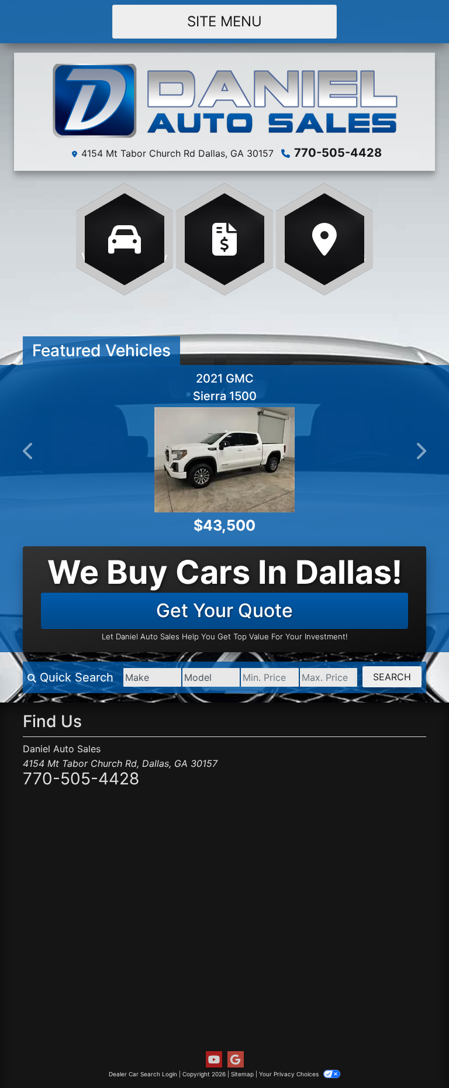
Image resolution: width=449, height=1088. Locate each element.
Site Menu (224, 21)
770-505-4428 (338, 153)
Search (392, 677)
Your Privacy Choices (289, 1073)
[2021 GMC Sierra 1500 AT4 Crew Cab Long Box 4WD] (199, 459)
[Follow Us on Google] (235, 1059)
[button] (28, 451)
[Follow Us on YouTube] (214, 1059)
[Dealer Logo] (224, 102)
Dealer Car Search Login (143, 1073)
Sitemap (242, 1073)
